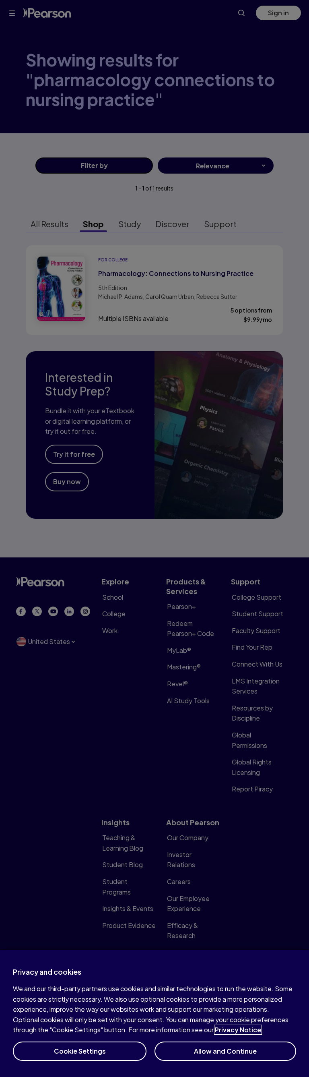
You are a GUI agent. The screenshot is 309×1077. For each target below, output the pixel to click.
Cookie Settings (80, 1051)
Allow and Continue (225, 1051)
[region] (154, 1013)
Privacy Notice (238, 1029)
